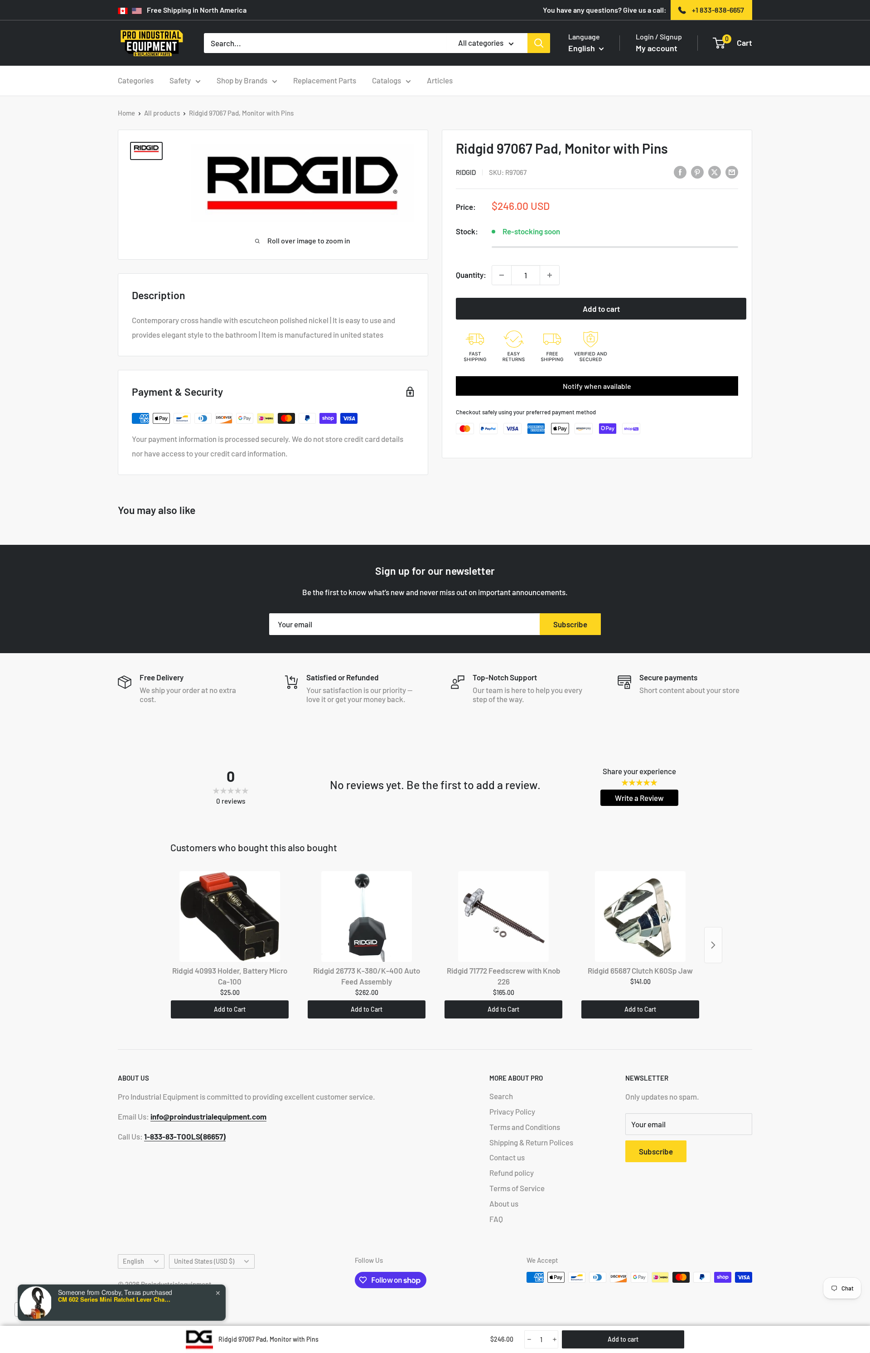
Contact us (507, 1157)
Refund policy (511, 1172)
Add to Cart (230, 1009)
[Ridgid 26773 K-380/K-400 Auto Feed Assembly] (366, 916)
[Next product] (713, 945)
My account (656, 48)
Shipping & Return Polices (531, 1142)
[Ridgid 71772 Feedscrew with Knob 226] (503, 916)
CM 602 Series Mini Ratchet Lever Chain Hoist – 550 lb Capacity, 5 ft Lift (114, 1292)
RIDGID (466, 172)
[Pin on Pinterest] (697, 171)
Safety (180, 80)
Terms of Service (517, 1188)
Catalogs (386, 80)
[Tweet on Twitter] (714, 171)
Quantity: (471, 274)
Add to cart (601, 308)
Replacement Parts (324, 80)
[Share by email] (731, 171)
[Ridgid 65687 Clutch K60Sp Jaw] (640, 916)
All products (162, 113)
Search (501, 1096)
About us (503, 1203)
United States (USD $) (204, 1261)
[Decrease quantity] (501, 275)
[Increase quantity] (549, 275)
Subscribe (570, 624)
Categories (136, 80)
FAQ (496, 1218)
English (133, 1261)
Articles (440, 80)
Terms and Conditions (524, 1126)
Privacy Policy (512, 1111)
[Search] (538, 43)
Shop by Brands (242, 80)
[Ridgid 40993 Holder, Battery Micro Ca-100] (230, 916)
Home (126, 113)
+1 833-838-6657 (718, 9)
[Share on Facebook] (680, 171)
